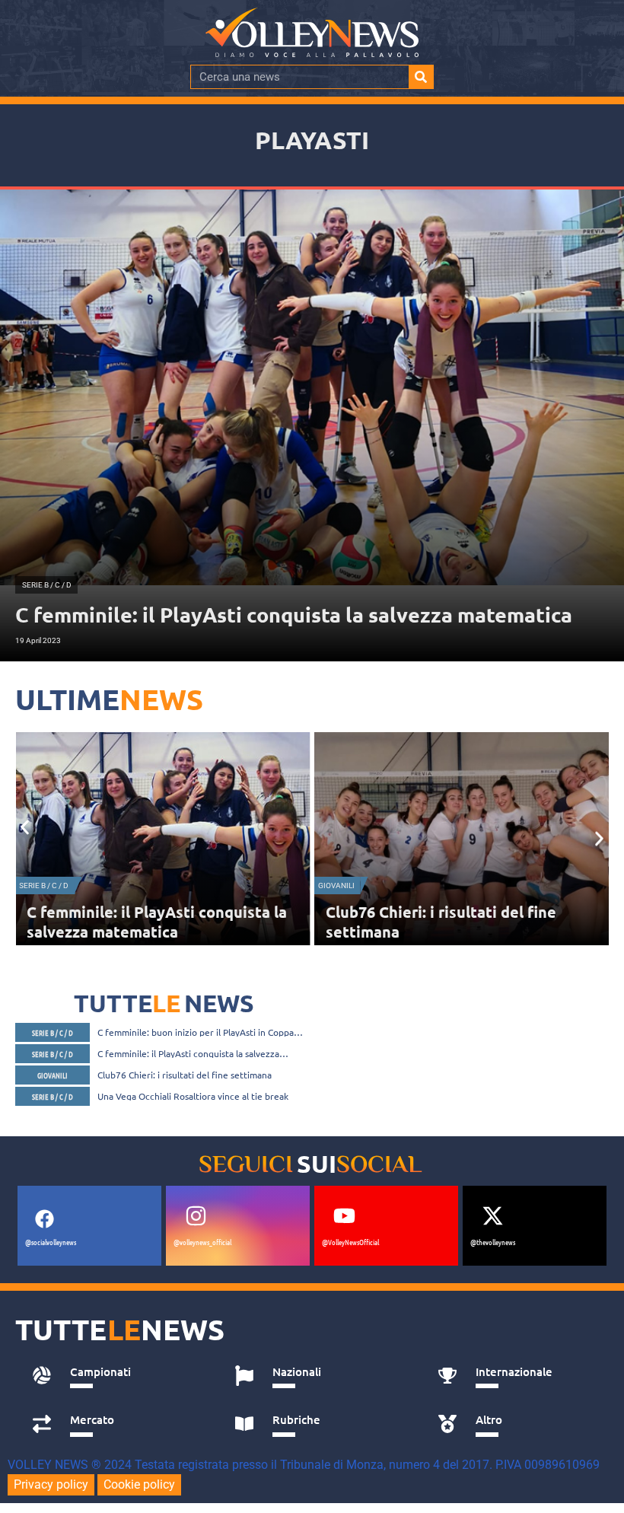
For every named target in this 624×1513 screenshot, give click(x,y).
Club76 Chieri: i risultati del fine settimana (184, 1074)
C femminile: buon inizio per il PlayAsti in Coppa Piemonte (195, 1032)
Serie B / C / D (343, 885)
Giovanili (37, 885)
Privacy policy (51, 1484)
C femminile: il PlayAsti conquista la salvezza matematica (188, 1053)
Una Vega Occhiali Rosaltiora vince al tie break (192, 1096)
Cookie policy (139, 1484)
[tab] (116, 1376)
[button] (24, 827)
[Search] (421, 76)
